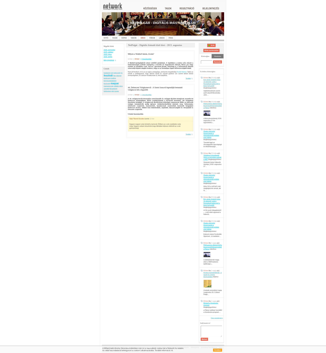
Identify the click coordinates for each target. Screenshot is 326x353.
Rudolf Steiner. (182, 72)
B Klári (137, 59)
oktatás (116, 86)
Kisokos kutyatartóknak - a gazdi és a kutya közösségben (212, 275)
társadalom (113, 89)
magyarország (109, 86)
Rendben (217, 350)
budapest (107, 73)
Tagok (115, 38)
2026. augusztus (109, 50)
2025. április (108, 57)
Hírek (143, 38)
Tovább (188, 78)
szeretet (106, 89)
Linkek (162, 38)
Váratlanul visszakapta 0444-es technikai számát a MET (212, 157)
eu (122, 73)
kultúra (113, 78)
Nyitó (106, 38)
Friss (171, 38)
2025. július (108, 54)
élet (112, 91)
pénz (121, 86)
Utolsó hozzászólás (135, 114)
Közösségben (205, 56)
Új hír (213, 45)
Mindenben (217, 56)
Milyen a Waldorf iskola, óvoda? (141, 54)
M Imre (205, 78)
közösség (107, 83)
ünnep (116, 91)
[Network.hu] (112, 7)
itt (172, 350)
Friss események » (217, 318)
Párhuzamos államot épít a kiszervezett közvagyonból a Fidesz (212, 106)
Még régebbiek (109, 60)
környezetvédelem (110, 81)
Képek (124, 38)
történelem (107, 91)
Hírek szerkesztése (211, 50)
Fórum (152, 38)
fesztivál (108, 75)
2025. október (108, 52)
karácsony (107, 78)
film (114, 76)
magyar (115, 83)
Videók (134, 38)
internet (118, 76)
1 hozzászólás (146, 95)
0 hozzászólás (146, 59)
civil (112, 73)
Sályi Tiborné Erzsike (136, 119)
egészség (117, 73)
